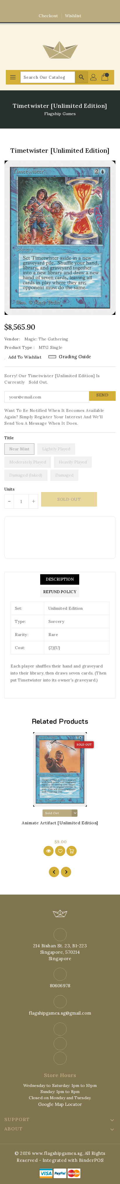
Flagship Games (60, 113)
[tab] (59, 579)
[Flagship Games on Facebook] (49, 6)
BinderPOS (91, 1160)
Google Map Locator (60, 1104)
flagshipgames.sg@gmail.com (60, 1013)
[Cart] (105, 77)
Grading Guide (75, 356)
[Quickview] (48, 851)
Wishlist (73, 15)
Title (9, 437)
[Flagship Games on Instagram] (60, 6)
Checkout (48, 15)
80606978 (60, 985)
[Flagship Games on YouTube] (71, 6)
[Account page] (94, 77)
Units (9, 489)
